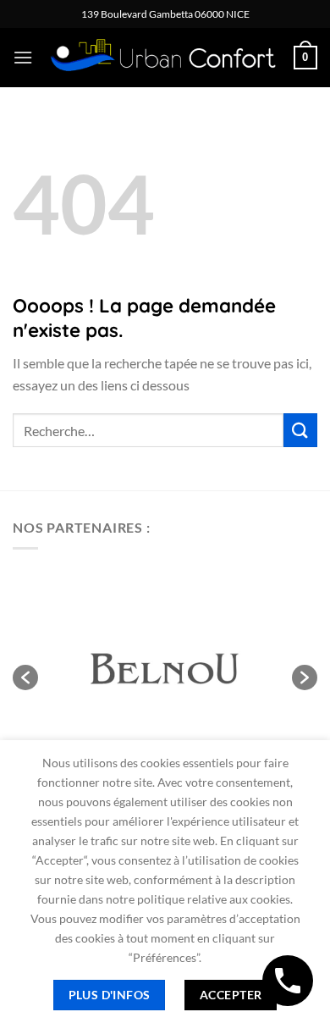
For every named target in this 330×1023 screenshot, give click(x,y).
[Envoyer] (300, 429)
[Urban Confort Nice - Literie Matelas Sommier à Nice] (163, 57)
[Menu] (23, 57)
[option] (165, 669)
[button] (25, 677)
